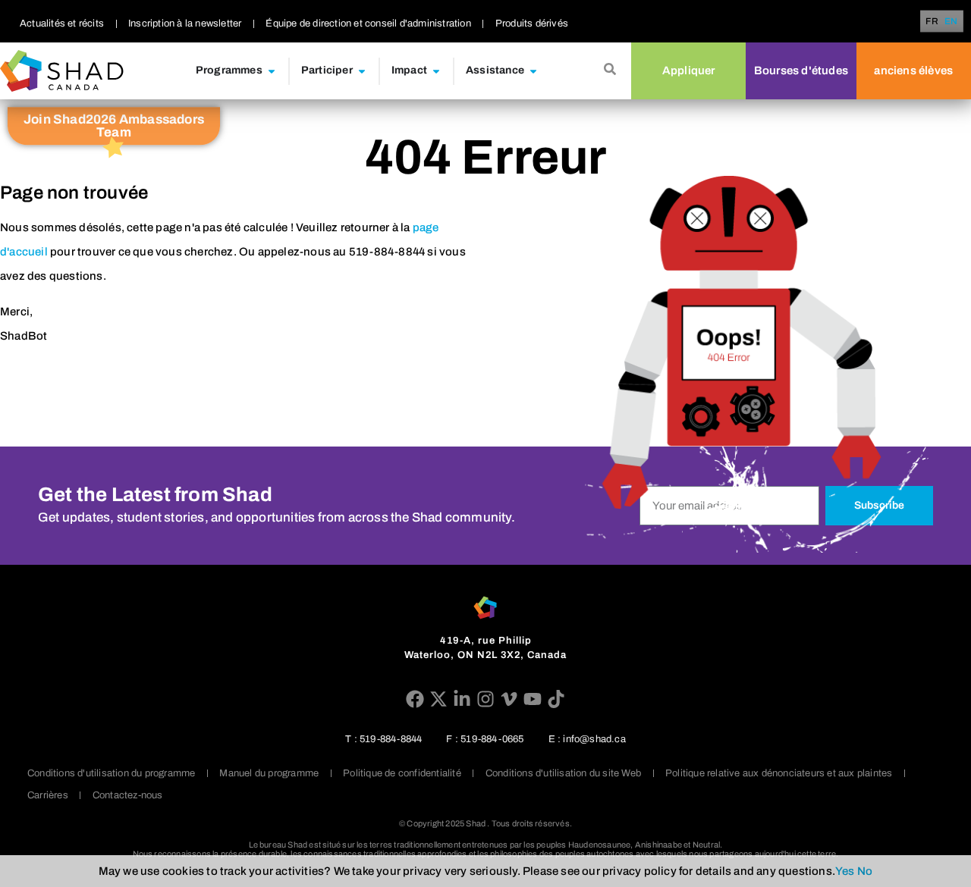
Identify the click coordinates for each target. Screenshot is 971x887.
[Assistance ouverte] (533, 71)
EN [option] (950, 22)
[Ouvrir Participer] (362, 71)
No (864, 871)
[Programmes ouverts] (271, 71)
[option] (950, 21)
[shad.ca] (485, 608)
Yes (845, 871)
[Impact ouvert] (436, 71)
